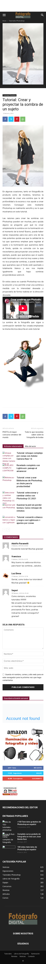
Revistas (14, 956)
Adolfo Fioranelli (20, 543)
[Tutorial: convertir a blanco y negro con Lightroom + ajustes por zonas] (9, 520)
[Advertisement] (23, 7)
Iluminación (35, 954)
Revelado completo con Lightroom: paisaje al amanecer (28, 468)
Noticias (23, 956)
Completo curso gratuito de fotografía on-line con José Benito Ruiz (29, 836)
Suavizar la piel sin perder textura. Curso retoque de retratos (29, 508)
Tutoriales (8, 954)
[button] (4, 15)
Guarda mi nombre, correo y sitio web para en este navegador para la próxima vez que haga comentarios (23, 677)
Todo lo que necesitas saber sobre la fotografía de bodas (34, 435)
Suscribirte (37, 778)
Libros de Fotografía (21, 954)
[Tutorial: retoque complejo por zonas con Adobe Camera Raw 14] (9, 458)
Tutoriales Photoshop (17, 21)
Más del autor (30, 446)
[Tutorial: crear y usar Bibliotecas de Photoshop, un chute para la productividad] (9, 480)
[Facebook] (5, 119)
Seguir (39, 773)
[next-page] (8, 529)
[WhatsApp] (22, 119)
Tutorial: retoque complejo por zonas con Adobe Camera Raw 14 (30, 456)
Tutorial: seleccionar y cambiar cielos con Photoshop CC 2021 (27, 495)
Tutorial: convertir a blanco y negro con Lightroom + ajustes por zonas (30, 520)
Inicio (4, 21)
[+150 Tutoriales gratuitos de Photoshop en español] (7, 829)
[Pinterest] (16, 119)
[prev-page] (4, 529)
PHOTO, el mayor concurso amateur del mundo (12, 435)
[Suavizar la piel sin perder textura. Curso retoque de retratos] (9, 507)
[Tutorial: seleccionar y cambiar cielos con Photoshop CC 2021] (9, 498)
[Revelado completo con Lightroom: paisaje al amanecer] (9, 468)
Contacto (31, 956)
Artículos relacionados (13, 446)
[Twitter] (11, 119)
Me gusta (38, 768)
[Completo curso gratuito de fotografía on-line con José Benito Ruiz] (9, 838)
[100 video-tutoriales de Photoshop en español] (9, 849)
